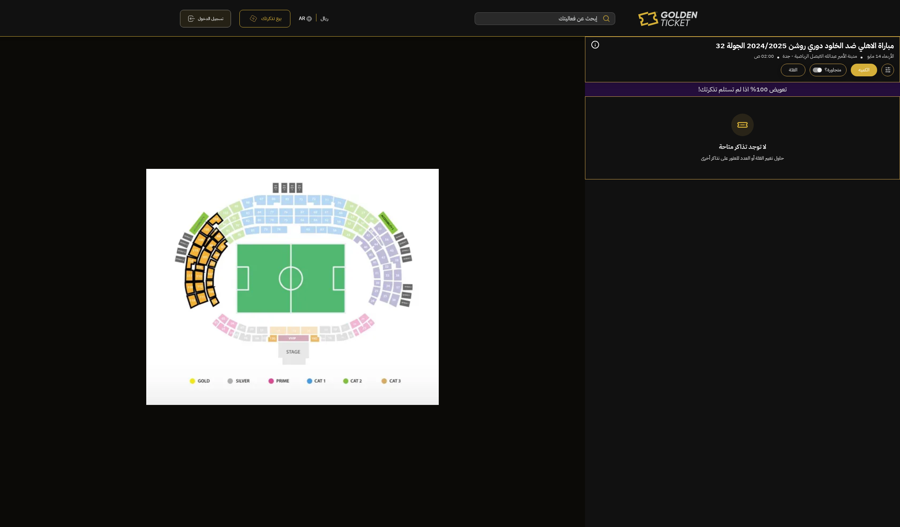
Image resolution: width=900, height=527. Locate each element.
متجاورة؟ (833, 70)
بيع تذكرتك (271, 18)
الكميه (864, 70)
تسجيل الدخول (210, 18)
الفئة (793, 70)
